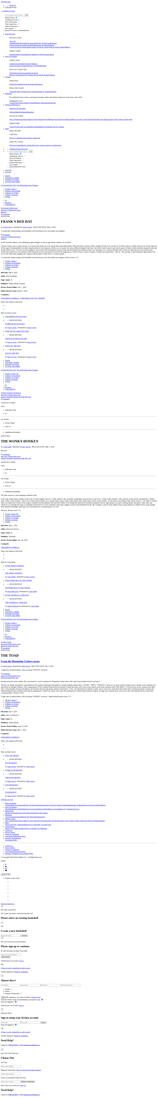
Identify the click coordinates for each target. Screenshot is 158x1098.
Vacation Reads (48, 54)
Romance (53, 43)
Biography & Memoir (42, 45)
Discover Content (15, 145)
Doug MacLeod (13, 591)
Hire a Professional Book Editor (16, 821)
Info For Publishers (40, 828)
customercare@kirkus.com (31, 1045)
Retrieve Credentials (28, 1081)
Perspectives (19, 73)
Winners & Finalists (16, 84)
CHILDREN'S (10, 205)
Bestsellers (13, 54)
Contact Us (9, 846)
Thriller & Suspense (29, 43)
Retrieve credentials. (21, 972)
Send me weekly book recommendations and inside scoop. (21, 1000)
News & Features (11, 22)
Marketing (30, 112)
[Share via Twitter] (11, 193)
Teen (29, 64)
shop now (4, 210)
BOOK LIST (11, 185)
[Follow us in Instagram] (6, 868)
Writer (7, 991)
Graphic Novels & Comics (40, 47)
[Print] (7, 197)
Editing (17, 112)
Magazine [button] (8, 94)
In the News (24, 75)
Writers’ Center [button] (10, 819)
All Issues (31, 103)
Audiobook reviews (12, 20)
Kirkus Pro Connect (31, 825)
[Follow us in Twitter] (6, 866)
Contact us (8, 830)
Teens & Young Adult (56, 47)
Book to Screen (14, 75)
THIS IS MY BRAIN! (13, 778)
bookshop (10, 397)
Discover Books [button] (10, 803)
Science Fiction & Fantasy (18, 45)
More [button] (7, 129)
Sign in (4, 997)
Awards (25, 73)
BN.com (28, 397)
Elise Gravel (7, 666)
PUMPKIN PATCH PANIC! (15, 324)
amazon (3, 212)
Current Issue (13, 103)
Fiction (20, 43)
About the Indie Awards (17, 92)
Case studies (27, 127)
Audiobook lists (28, 54)
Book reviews (10, 18)
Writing (12, 112)
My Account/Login (44, 825)
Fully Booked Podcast (47, 75)
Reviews (8, 203)
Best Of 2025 (38, 54)
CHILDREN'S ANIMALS (10, 298)
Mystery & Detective (43, 43)
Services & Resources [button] (12, 105)
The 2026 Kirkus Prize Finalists (27, 185)
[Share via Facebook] (12, 191)
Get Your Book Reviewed (40, 119)
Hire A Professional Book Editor (20, 119)
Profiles (12, 73)
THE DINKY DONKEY (14, 573)
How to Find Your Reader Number (28, 1070)
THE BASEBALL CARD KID (16, 602)
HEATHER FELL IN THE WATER (17, 588)
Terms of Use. (36, 997)
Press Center (30, 828)
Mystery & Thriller (33, 66)
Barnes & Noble (19, 397)
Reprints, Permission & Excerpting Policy (13, 839)
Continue (24, 935)
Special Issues (23, 103)
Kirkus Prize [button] (9, 811)
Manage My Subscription (29, 817)
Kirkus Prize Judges (41, 813)
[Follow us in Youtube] (6, 870)
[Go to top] (6, 874)
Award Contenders (32, 92)
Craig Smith (7, 447)
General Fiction (14, 64)
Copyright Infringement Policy (15, 836)
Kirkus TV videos (65, 809)
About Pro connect (38, 145)
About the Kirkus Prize (30, 84)
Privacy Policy (10, 832)
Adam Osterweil (13, 606)
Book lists (20, 54)
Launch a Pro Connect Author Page (71, 821)
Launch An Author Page (53, 145)
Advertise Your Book (100, 119)
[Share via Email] (11, 195)
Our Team (13, 828)
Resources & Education (17, 108)
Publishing (23, 112)
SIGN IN (12, 5)
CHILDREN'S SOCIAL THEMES (33, 298)
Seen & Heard (33, 73)
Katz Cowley (26, 447)
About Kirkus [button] (10, 827)
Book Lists (16, 809)
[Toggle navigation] (2, 11)
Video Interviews (11, 24)
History (51, 45)
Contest (19, 828)
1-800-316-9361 (13, 1045)
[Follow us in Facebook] (5, 864)
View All (12, 41)
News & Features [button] (11, 56)
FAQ (24, 828)
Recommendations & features (41, 127)
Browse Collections (16, 138)
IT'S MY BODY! (11, 763)
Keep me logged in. (8, 1002)
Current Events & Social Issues (20, 47)
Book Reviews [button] (10, 34)
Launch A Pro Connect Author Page (120, 119)
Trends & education (16, 127)
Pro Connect (9, 28)
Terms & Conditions (12, 834)
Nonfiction (31, 45)
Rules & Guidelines (45, 92)
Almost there (6, 957)
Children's (66, 47)
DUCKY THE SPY (12, 353)
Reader (7, 989)
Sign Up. (23, 1085)
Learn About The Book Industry (94, 821)
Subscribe (52, 103)
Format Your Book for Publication (60, 119)
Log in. (21, 961)
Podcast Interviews (11, 26)
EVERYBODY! (11, 792)
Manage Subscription (42, 103)
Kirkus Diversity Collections (15, 825)
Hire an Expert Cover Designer (82, 119)
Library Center (14, 123)
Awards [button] (7, 77)
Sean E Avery (8, 227)
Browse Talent (26, 145)
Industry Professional (12, 993)
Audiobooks (13, 43)
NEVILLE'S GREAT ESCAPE (16, 339)
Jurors (40, 84)
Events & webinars (57, 127)
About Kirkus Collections (31, 138)
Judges (54, 92)
